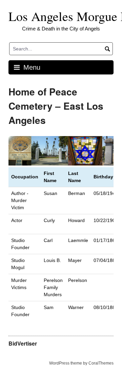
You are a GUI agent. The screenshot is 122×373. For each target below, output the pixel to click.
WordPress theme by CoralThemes (81, 363)
